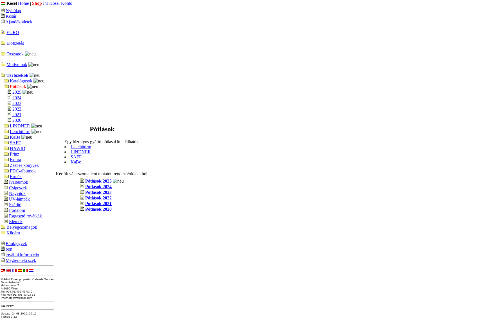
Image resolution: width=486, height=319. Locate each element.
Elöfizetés (15, 43)
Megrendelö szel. (21, 260)
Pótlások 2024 (98, 186)
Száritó (15, 204)
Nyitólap (13, 10)
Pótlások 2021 (98, 203)
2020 (16, 120)
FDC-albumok (23, 171)
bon (9, 249)
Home (23, 3)
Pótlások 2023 (98, 192)
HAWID (17, 148)
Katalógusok (21, 80)
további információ (22, 254)
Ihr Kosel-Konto (57, 3)
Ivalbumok (18, 182)
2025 (16, 92)
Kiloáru (13, 232)
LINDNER (20, 125)
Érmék (16, 176)
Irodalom (17, 210)
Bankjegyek (16, 243)
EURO (12, 32)
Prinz (14, 154)
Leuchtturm (20, 131)
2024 (16, 97)
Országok (15, 53)
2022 (16, 109)
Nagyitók (17, 193)
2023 (16, 103)
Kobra (15, 159)
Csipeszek (18, 187)
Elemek (15, 221)
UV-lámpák (19, 199)
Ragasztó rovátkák (25, 216)
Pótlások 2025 (98, 181)
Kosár (11, 16)
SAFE (15, 142)
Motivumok (16, 64)
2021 (16, 114)
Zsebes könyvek (24, 165)
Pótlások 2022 (98, 198)
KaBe (15, 137)
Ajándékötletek (18, 21)
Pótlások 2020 (98, 209)
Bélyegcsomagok (21, 227)
